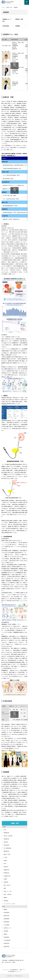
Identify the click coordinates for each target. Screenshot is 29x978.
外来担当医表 (6, 26)
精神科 (5, 860)
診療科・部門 (9, 7)
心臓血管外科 (7, 876)
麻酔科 (5, 897)
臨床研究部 (6, 915)
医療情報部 (6, 918)
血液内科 (6, 842)
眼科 (5, 888)
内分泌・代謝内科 (8, 836)
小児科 (5, 857)
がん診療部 (6, 925)
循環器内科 (6, 832)
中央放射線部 (7, 940)
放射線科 (6, 900)
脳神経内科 (6, 851)
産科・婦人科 (7, 885)
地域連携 (17, 26)
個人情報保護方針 (14, 969)
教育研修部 (6, 922)
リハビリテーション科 (9, 903)
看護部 (5, 909)
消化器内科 (6, 845)
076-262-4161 (8, 962)
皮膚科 (5, 879)
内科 (5, 829)
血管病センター (7, 928)
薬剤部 (5, 934)
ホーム (3, 7)
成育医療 (6, 931)
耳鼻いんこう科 (7, 891)
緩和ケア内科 (7, 854)
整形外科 (6, 866)
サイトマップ (5, 969)
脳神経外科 (6, 870)
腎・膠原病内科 (7, 848)
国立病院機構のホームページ (14, 971)
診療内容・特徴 (19, 19)
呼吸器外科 (6, 873)
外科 (5, 863)
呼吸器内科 (6, 839)
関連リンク (22, 969)
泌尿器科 (6, 882)
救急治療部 (6, 912)
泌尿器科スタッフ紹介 (7, 20)
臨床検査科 (6, 937)
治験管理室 (6, 946)
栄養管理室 (6, 943)
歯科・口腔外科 (7, 894)
